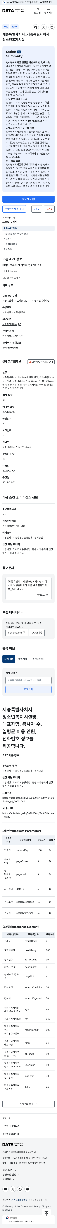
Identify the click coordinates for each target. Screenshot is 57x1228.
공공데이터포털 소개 (38, 1200)
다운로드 (40, 594)
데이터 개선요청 (10, 271)
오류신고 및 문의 (10, 277)
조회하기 (28, 689)
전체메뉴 (48, 12)
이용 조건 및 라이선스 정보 (16, 233)
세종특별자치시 (9, 324)
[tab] (8, 659)
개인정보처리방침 (19, 1200)
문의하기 (7, 1179)
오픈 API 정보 (10, 228)
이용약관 (6, 1200)
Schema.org (15, 632)
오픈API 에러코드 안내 (42, 361)
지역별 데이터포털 (10, 1125)
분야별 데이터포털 (10, 1134)
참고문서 (8, 238)
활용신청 (26, 199)
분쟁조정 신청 (10, 1174)
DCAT (34, 632)
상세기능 (9, 659)
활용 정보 (8, 249)
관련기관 (6, 1117)
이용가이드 (8, 1170)
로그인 (37, 12)
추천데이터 (38, 658)
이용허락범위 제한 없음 (13, 525)
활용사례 (22, 658)
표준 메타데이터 (11, 244)
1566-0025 (18, 1158)
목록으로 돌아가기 (28, 1103)
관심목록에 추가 (12, 208)
